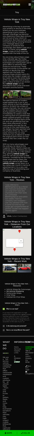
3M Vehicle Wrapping (15, 291)
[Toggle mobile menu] (30, 4)
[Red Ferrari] (24, 265)
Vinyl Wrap (10, 295)
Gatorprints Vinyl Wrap (15, 297)
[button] (19, 231)
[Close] (21, 241)
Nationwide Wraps (13, 293)
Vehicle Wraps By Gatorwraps (18, 289)
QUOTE (9, 433)
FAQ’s (16, 347)
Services (17, 349)
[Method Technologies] (10, 265)
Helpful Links (17, 352)
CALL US (26, 433)
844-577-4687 (28, 368)
